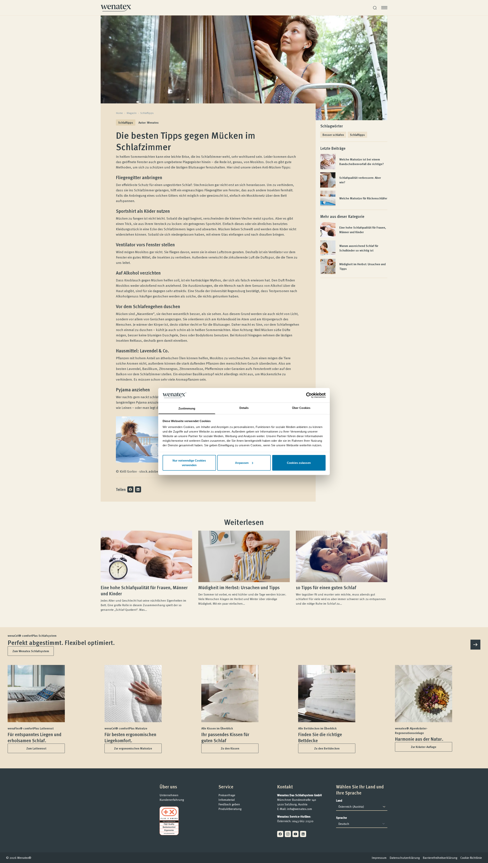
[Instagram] (288, 834)
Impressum (379, 857)
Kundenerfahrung (172, 799)
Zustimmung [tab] (186, 408)
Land (339, 800)
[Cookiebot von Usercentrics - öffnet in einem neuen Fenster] (309, 395)
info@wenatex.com (299, 809)
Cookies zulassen (299, 462)
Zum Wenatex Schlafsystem (30, 651)
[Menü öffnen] (384, 8)
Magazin (131, 113)
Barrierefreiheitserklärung (440, 857)
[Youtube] (295, 834)
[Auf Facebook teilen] (130, 489)
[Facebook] (280, 834)
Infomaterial (226, 799)
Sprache (341, 817)
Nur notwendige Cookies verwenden (189, 463)
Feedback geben (229, 804)
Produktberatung (230, 809)
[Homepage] (116, 7)
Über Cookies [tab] (301, 407)
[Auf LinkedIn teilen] (138, 489)
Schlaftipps (147, 113)
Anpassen (242, 462)
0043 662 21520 (302, 821)
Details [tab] (244, 407)
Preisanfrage (226, 795)
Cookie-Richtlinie (471, 857)
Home (119, 113)
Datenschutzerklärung (405, 857)
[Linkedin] (303, 834)
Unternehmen (169, 795)
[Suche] (375, 8)
